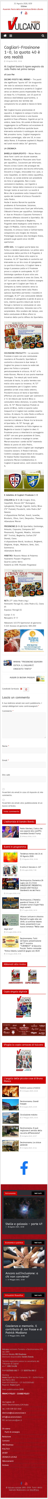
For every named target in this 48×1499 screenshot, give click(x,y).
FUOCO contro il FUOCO (30, 1088)
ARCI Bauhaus (7, 1445)
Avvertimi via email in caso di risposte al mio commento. (22, 793)
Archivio (5, 1465)
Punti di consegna (12, 1432)
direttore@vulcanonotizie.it (14, 1413)
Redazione (6, 1437)
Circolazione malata (28, 1115)
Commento (7, 711)
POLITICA (6, 1449)
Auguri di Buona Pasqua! (22, 677)
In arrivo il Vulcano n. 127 (30, 867)
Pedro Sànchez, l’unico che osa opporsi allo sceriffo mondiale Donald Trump (31, 831)
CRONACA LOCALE (9, 1457)
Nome (5, 746)
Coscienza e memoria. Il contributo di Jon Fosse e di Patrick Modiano (24, 1329)
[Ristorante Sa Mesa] (24, 631)
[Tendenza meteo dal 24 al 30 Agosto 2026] (10, 853)
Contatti (5, 1441)
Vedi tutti (38, 1193)
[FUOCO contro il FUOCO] (10, 1087)
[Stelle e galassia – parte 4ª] (24, 1199)
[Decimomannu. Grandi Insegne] (10, 1100)
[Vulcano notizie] (5, 36)
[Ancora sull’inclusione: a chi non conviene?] (24, 1248)
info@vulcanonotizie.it (12, 1417)
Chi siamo (6, 1429)
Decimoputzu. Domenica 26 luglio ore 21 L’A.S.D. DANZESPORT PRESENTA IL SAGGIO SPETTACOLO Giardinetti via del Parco (31, 885)
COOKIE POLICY (23, 1394)
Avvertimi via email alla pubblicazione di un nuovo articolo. (22, 804)
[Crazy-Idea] (24, 323)
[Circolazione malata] (10, 1114)
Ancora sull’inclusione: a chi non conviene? (22, 1275)
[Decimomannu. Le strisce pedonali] (10, 1141)
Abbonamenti (8, 1461)
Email (5, 760)
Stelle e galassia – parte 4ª (24, 1224)
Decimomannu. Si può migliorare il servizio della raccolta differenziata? (31, 1130)
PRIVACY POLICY (8, 1394)
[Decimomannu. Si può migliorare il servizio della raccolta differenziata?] (10, 1127)
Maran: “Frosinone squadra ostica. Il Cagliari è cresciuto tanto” (27, 665)
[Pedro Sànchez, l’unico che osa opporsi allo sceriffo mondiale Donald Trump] (10, 828)
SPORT (5, 1453)
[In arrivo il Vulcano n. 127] (10, 866)
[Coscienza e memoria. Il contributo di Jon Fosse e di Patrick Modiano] (24, 1301)
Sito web (6, 775)
